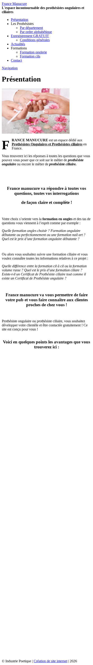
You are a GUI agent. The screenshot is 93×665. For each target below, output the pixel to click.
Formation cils (30, 56)
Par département (31, 28)
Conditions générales (35, 40)
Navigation (10, 68)
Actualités (18, 44)
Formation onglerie (33, 52)
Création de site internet (50, 661)
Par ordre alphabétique (36, 32)
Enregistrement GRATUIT (30, 36)
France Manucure (14, 4)
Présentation (19, 20)
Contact (16, 60)
